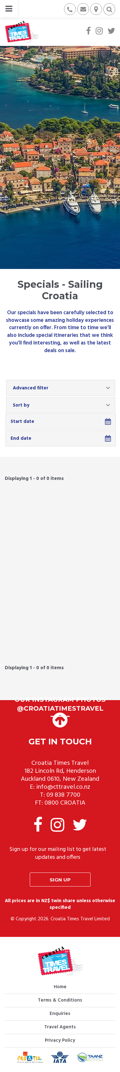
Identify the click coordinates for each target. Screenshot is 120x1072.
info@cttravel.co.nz (63, 787)
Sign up (60, 880)
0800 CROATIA (64, 803)
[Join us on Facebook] (88, 31)
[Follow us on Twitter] (111, 31)
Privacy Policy (60, 1040)
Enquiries (60, 1014)
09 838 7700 (63, 795)
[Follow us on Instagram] (99, 31)
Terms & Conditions (60, 1000)
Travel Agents (60, 1027)
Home (60, 987)
